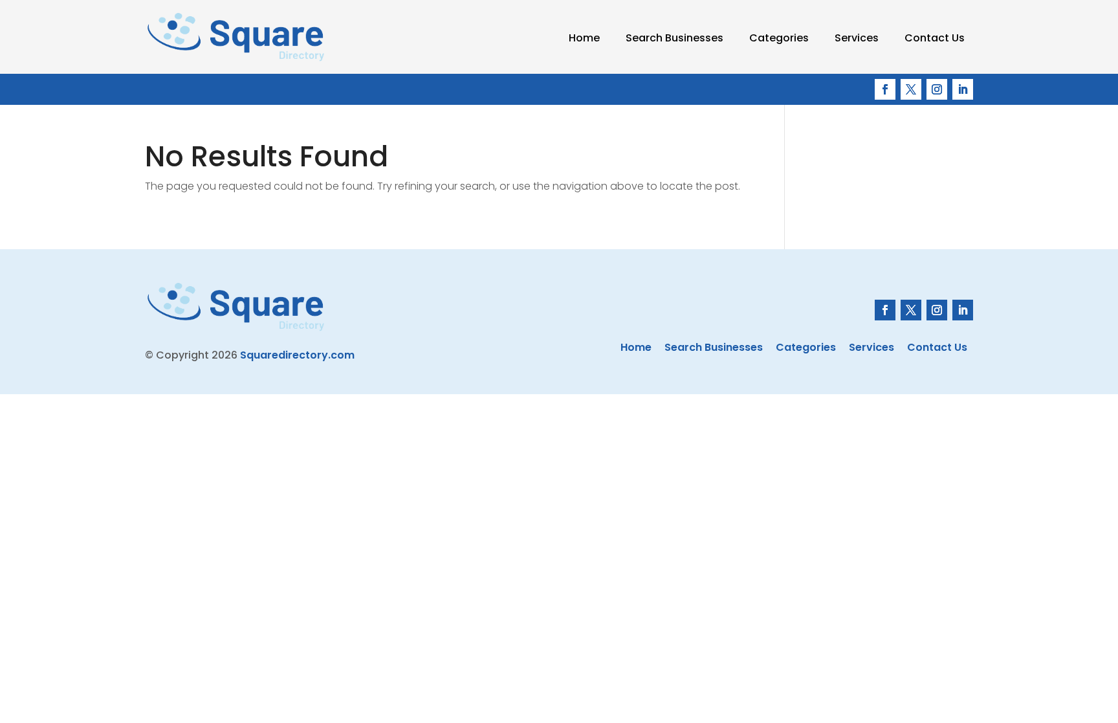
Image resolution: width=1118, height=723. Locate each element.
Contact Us (934, 37)
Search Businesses (674, 37)
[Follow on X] (911, 89)
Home (584, 37)
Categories (779, 37)
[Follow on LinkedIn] (962, 89)
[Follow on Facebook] (885, 89)
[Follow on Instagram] (936, 89)
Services (857, 37)
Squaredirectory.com (297, 355)
